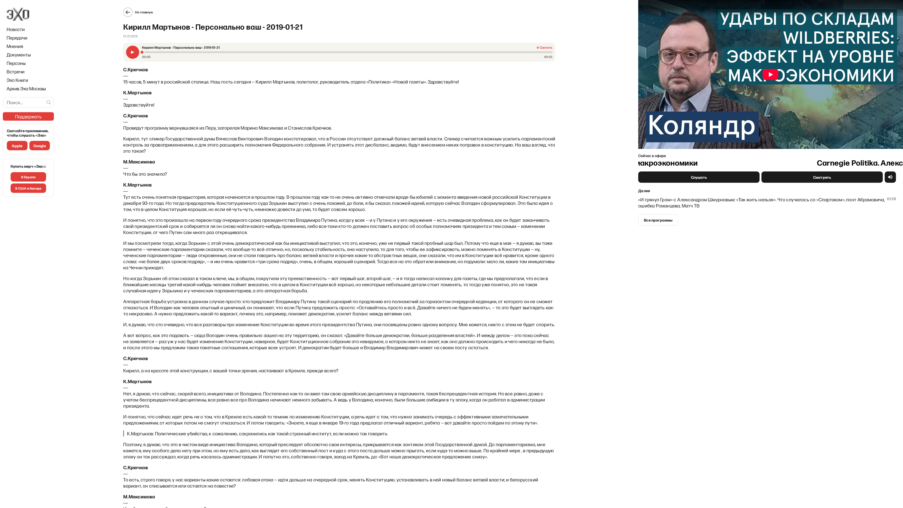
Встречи (15, 71)
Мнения (15, 46)
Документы (19, 55)
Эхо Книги (17, 80)
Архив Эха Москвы (26, 88)
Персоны (16, 63)
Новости (16, 29)
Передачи (17, 38)
